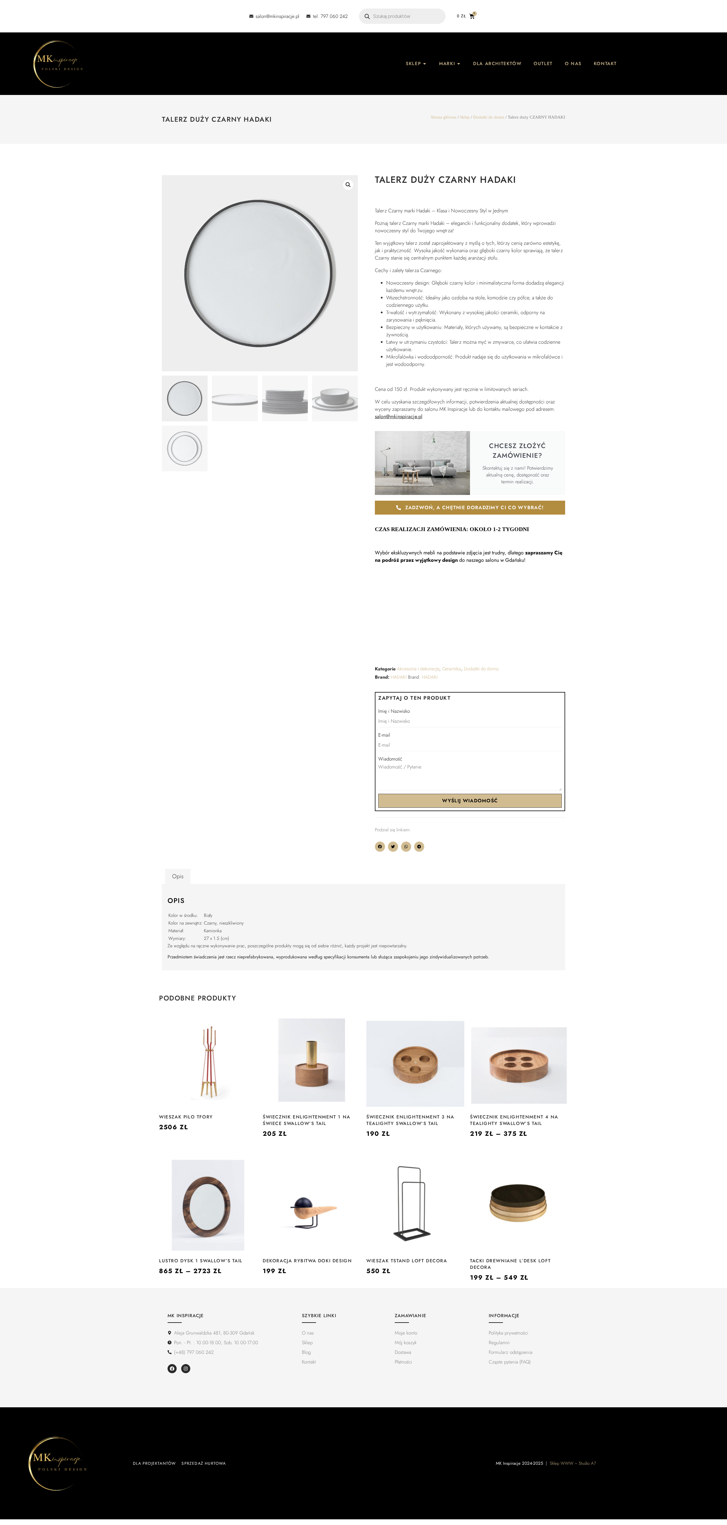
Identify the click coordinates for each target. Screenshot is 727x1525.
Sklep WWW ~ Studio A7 (573, 1463)
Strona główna (443, 117)
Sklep (465, 117)
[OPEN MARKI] (458, 63)
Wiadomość (390, 758)
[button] (348, 185)
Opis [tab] (177, 876)
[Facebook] (172, 1368)
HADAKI (399, 677)
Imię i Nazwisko (394, 711)
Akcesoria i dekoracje (418, 669)
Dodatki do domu (488, 117)
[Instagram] (185, 1368)
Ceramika (451, 669)
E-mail (384, 735)
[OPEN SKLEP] (424, 63)
